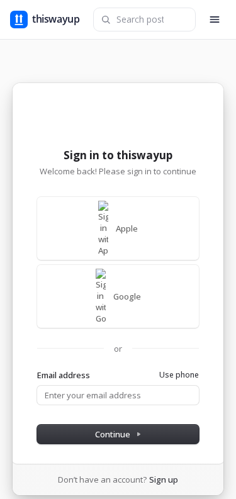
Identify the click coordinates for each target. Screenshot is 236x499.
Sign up (163, 479)
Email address (63, 375)
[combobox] (144, 19)
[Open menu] (214, 19)
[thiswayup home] (48, 19)
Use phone (179, 375)
